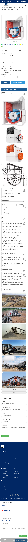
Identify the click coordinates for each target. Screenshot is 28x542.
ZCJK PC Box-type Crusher (11, 89)
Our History (3, 477)
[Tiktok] (21, 495)
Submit (5, 436)
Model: (3, 53)
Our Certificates (4, 475)
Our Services (4, 471)
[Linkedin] (10, 495)
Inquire (5, 82)
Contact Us (16, 473)
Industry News (4, 489)
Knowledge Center (5, 483)
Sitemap (16, 477)
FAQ (15, 475)
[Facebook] (7, 495)
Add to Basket (19, 82)
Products (16, 471)
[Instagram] (15, 495)
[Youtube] (12, 495)
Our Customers (4, 473)
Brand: (3, 56)
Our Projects (4, 486)
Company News (5, 487)
